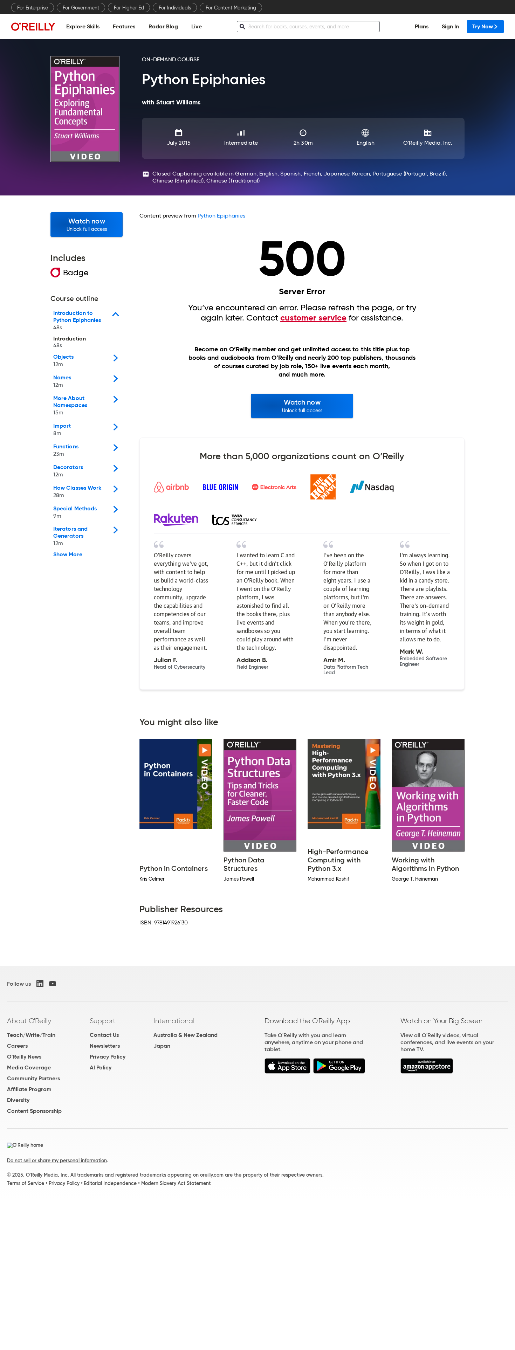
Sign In (450, 26)
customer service (313, 317)
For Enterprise (32, 8)
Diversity (18, 1100)
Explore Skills (82, 26)
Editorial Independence (110, 1183)
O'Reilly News (24, 1056)
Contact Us (104, 1035)
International (173, 1021)
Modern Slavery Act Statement (176, 1183)
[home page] (33, 26)
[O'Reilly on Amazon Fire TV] (426, 1071)
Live (196, 26)
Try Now (482, 26)
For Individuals (175, 8)
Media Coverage (29, 1067)
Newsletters (105, 1045)
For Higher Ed (129, 8)
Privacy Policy (107, 1056)
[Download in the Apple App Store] (287, 1071)
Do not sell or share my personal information (57, 1160)
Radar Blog (163, 26)
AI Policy (100, 1067)
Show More (67, 554)
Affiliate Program (29, 1089)
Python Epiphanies (221, 215)
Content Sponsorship (34, 1111)
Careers (17, 1045)
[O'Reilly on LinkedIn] (39, 983)
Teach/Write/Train (31, 1035)
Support (103, 1021)
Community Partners (33, 1078)
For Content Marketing (231, 8)
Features (124, 26)
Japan (161, 1045)
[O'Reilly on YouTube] (52, 983)
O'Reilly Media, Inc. (428, 142)
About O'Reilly (29, 1021)
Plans (421, 26)
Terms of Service (25, 1183)
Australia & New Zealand (185, 1035)
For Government (81, 8)
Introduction (69, 342)
